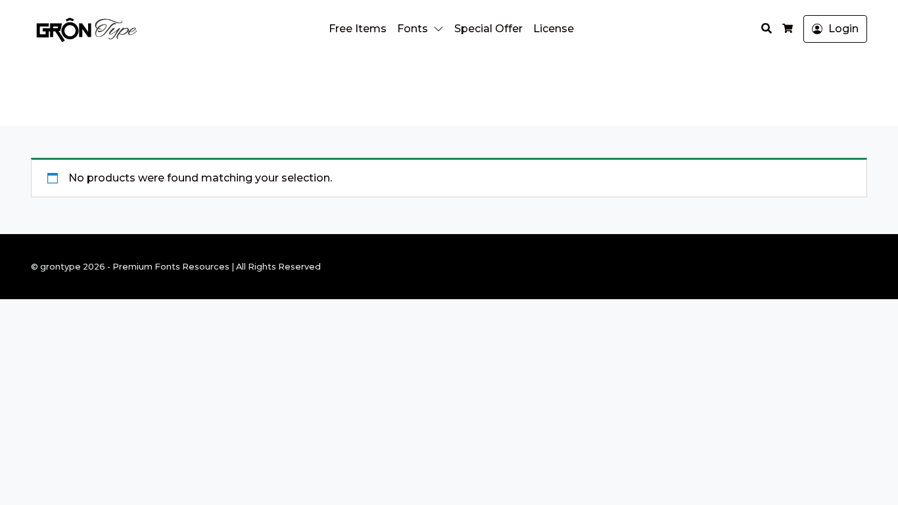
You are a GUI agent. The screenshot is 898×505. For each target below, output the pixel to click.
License (553, 28)
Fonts (412, 28)
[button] (441, 29)
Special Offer (488, 28)
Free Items (358, 28)
